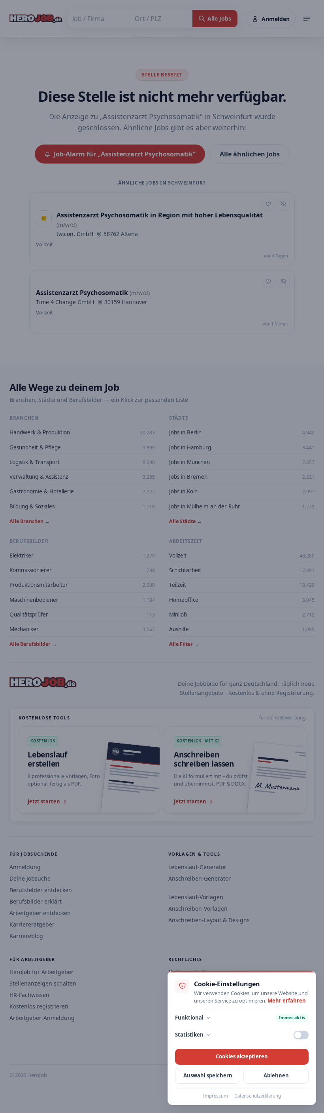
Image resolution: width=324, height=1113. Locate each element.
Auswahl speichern (207, 1075)
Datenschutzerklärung (257, 1096)
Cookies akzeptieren (242, 1056)
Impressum (215, 1096)
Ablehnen (276, 1075)
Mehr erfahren (286, 1000)
